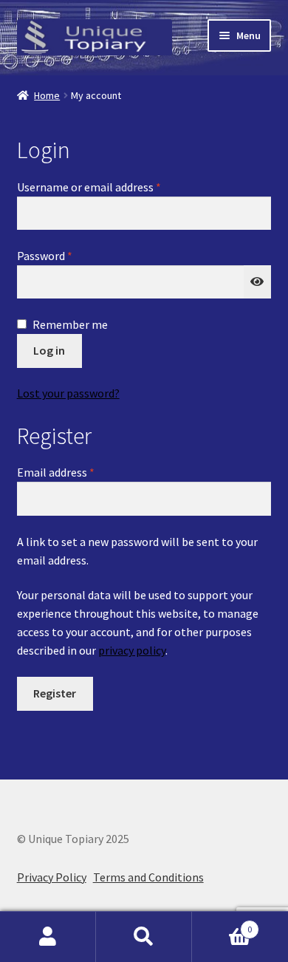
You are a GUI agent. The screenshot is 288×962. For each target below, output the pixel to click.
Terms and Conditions (148, 877)
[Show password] (258, 282)
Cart (222, 924)
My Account (48, 937)
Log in (49, 350)
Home (47, 95)
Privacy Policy (51, 877)
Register (54, 693)
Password (66, 255)
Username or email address (111, 186)
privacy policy (131, 650)
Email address (77, 472)
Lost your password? (68, 393)
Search (144, 937)
